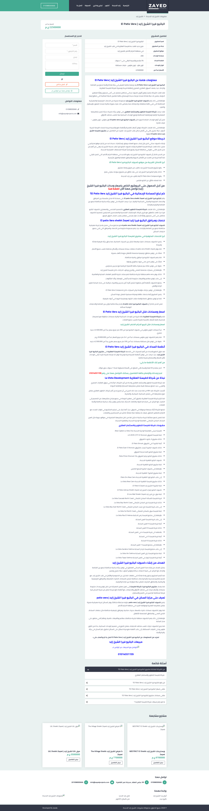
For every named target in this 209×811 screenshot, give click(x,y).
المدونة (88, 5)
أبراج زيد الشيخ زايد (160, 795)
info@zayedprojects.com (68, 113)
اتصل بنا (79, 5)
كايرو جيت (163, 799)
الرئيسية (126, 5)
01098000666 (71, 109)
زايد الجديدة (116, 5)
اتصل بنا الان (60, 84)
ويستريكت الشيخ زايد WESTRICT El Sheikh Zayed (147, 752)
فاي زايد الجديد (124, 795)
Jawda (55, 807)
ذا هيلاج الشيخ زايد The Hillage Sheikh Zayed (106, 752)
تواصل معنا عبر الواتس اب (60, 90)
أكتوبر (107, 5)
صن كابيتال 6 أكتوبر (123, 799)
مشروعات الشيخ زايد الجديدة (133, 807)
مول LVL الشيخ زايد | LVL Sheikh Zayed (64, 751)
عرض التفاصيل (158, 762)
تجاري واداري (97, 5)
